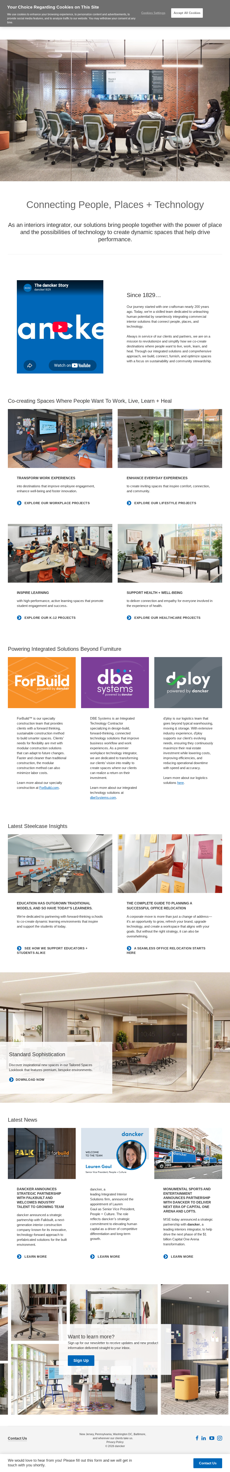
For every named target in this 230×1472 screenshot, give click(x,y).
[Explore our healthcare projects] (170, 553)
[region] (115, 13)
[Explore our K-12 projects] (60, 553)
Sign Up (81, 1360)
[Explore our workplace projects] (60, 438)
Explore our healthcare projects (167, 618)
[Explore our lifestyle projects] (170, 438)
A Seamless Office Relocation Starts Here (166, 950)
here (180, 783)
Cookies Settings (153, 13)
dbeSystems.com (103, 797)
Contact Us (17, 1438)
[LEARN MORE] (42, 1153)
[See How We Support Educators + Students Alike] (60, 863)
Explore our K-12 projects (50, 618)
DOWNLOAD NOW (30, 1079)
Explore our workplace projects (57, 503)
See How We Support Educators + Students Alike (52, 950)
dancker (120, 1446)
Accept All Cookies (187, 13)
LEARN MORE (35, 1256)
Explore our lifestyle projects (164, 503)
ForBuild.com (49, 788)
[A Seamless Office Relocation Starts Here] (170, 863)
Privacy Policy (115, 1442)
